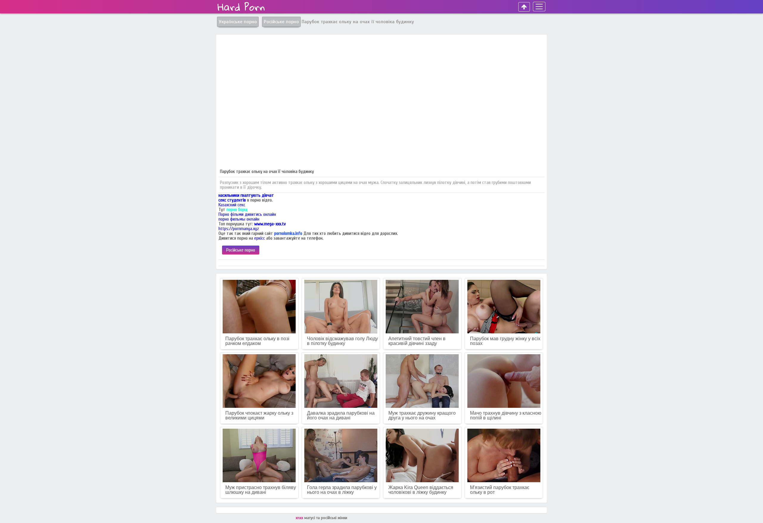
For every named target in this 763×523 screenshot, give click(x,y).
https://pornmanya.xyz (238, 228)
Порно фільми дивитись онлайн (247, 214)
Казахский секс (231, 204)
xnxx (300, 518)
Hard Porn (241, 7)
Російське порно (240, 250)
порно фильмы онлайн (238, 219)
